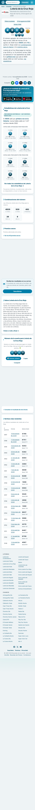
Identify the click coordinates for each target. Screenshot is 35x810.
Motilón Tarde (22, 606)
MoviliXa (6, 655)
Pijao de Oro (21, 617)
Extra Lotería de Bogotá (25, 572)
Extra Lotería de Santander (22, 582)
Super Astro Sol (22, 638)
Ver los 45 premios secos (12, 235)
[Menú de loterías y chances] (32, 2)
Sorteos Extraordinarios (25, 589)
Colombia (25, 2)
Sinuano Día (21, 627)
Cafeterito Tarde (7, 603)
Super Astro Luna (23, 636)
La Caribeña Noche (8, 636)
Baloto (20, 562)
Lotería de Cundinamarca (7, 557)
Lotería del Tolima (8, 561)
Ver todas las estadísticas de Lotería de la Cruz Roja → (17, 185)
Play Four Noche (23, 622)
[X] (17, 647)
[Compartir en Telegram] (25, 83)
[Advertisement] (17, 70)
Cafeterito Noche (8, 600)
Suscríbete (10, 650)
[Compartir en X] (21, 83)
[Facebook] (14, 647)
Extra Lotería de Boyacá (25, 574)
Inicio (2, 6)
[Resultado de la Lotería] (3, 2)
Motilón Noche (22, 603)
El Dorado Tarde (7, 627)
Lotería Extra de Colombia (22, 565)
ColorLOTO (6, 619)
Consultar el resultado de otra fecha (16, 409)
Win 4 (20, 641)
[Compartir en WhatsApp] (12, 83)
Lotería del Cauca (23, 559)
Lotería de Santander (9, 588)
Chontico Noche (7, 614)
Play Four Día (22, 619)
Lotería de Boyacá (23, 557)
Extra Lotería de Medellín (22, 578)
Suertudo (21, 633)
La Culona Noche (7, 641)
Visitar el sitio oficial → (11, 331)
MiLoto (20, 600)
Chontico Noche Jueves (9, 617)
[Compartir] (29, 83)
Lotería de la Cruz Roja (9, 564)
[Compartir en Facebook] (16, 83)
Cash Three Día (7, 606)
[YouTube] (21, 647)
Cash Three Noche (8, 608)
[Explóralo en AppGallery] (27, 99)
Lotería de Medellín (8, 583)
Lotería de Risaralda (8, 585)
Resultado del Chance (16, 655)
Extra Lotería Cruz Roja (24, 569)
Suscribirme (17, 291)
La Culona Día (6, 638)
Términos (17, 650)
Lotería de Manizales (8, 569)
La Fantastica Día (23, 595)
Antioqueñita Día (7, 595)
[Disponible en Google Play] (8, 99)
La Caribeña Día (7, 633)
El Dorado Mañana (8, 622)
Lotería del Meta (7, 572)
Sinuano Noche (22, 630)
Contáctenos (27, 655)
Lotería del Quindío (8, 580)
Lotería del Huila (7, 566)
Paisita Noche (22, 614)
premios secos (22, 47)
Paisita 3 (20, 608)
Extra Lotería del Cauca (24, 586)
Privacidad (25, 650)
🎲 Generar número (13, 358)
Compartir (17, 362)
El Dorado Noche (7, 625)
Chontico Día (6, 611)
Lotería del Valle (7, 574)
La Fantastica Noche (24, 598)
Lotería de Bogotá (8, 577)
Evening (5, 630)
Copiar (26, 358)
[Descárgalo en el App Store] (17, 99)
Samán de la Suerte (23, 625)
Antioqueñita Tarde (8, 598)
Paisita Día (21, 611)
